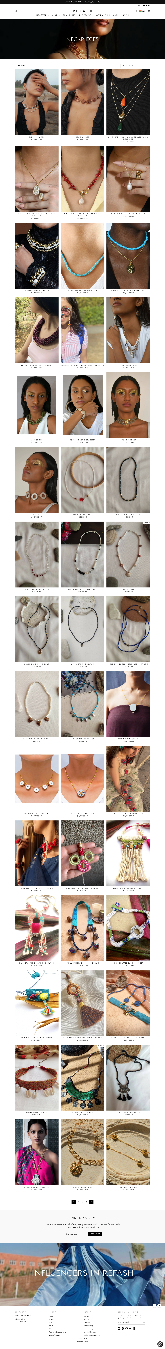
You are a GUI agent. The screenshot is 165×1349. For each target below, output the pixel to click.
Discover (41, 15)
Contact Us (52, 1319)
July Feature (85, 15)
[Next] (159, 1306)
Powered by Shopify (82, 1341)
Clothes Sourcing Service (92, 1335)
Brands (51, 1322)
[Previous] (154, 1306)
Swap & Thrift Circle (108, 15)
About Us (52, 1316)
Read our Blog (88, 1326)
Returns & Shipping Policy (57, 1332)
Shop (55, 15)
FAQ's (51, 1326)
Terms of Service (54, 1335)
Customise (87, 1322)
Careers (86, 1316)
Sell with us (87, 1319)
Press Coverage (89, 1329)
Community (69, 15)
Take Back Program (90, 1332)
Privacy (51, 1329)
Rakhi (126, 15)
